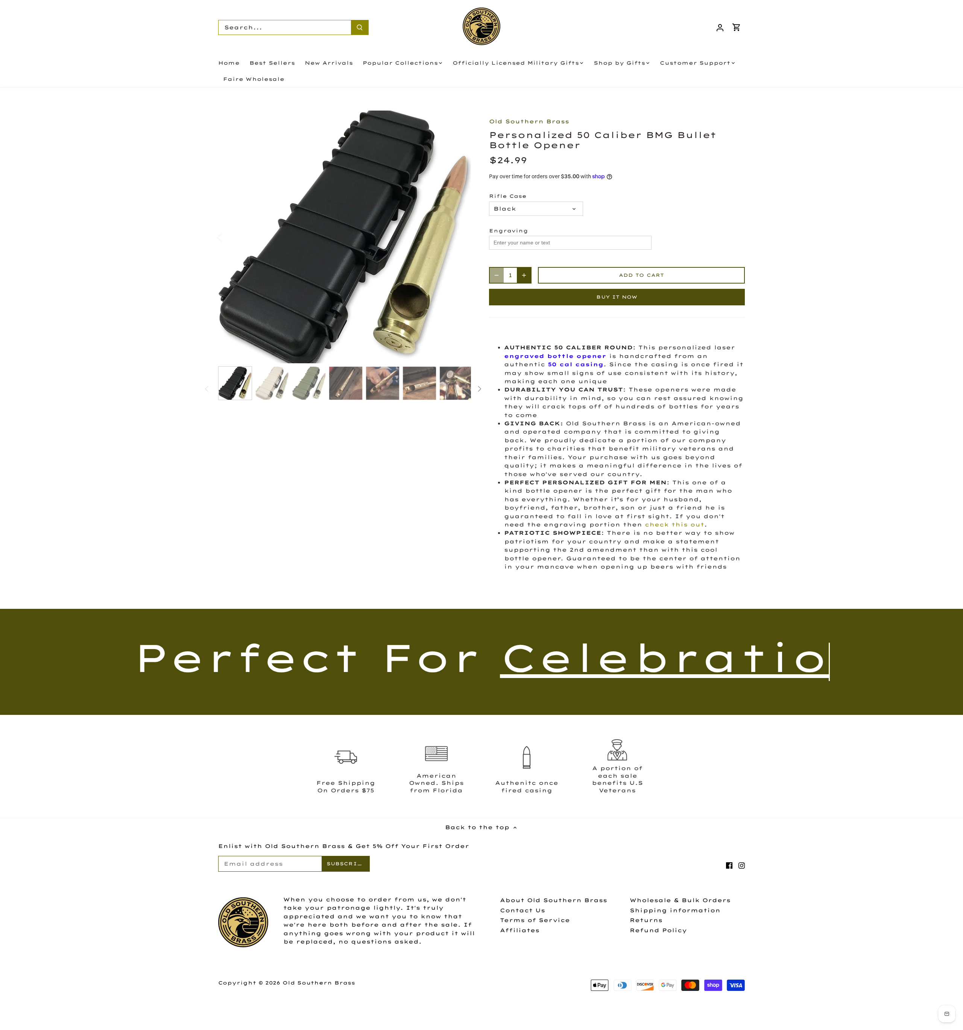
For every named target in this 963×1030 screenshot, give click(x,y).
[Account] (720, 27)
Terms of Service (535, 920)
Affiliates (519, 930)
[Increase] (524, 275)
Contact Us (522, 910)
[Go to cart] (736, 27)
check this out (674, 524)
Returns (646, 920)
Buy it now (616, 297)
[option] (344, 237)
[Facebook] (729, 865)
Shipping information (675, 910)
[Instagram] (741, 865)
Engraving (508, 231)
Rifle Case (508, 196)
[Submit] (359, 27)
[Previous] (229, 237)
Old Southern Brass (529, 121)
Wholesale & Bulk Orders (680, 900)
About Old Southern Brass (553, 900)
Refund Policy (658, 930)
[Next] (459, 237)
